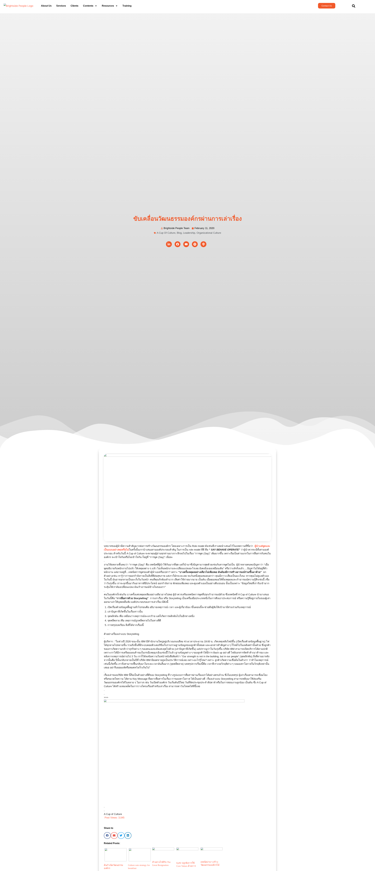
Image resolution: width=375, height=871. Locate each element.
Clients (74, 6)
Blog (179, 232)
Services (61, 6)
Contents (88, 6)
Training (127, 6)
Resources (108, 6)
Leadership (189, 232)
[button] (107, 835)
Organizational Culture (209, 232)
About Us (46, 6)
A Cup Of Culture (166, 232)
